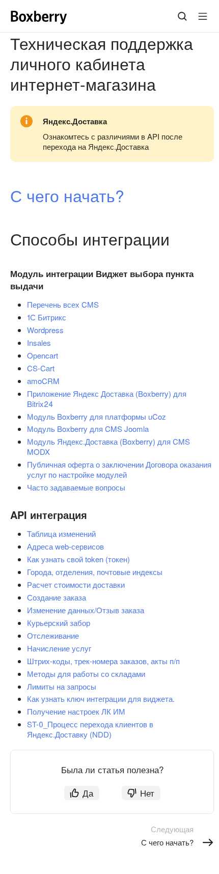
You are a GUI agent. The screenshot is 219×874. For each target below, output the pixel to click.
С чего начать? (67, 195)
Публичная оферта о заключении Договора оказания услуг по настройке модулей (119, 469)
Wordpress (45, 329)
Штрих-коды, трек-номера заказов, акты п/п (103, 661)
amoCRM (43, 380)
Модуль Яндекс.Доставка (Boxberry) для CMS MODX (108, 446)
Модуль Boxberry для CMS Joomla (88, 428)
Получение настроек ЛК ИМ (76, 711)
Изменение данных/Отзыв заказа (85, 610)
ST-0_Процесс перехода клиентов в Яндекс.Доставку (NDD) (90, 729)
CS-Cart (40, 368)
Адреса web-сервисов (65, 546)
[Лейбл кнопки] (202, 16)
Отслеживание (53, 635)
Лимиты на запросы (61, 686)
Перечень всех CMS (63, 304)
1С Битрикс (46, 317)
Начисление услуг (59, 648)
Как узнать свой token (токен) (78, 559)
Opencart (42, 355)
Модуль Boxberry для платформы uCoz (96, 416)
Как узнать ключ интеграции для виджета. (101, 698)
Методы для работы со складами (86, 673)
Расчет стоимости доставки (76, 584)
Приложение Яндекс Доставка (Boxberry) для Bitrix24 (106, 398)
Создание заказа (56, 597)
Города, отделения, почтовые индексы (94, 571)
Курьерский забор (58, 622)
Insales (39, 342)
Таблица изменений (61, 533)
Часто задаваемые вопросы (76, 487)
